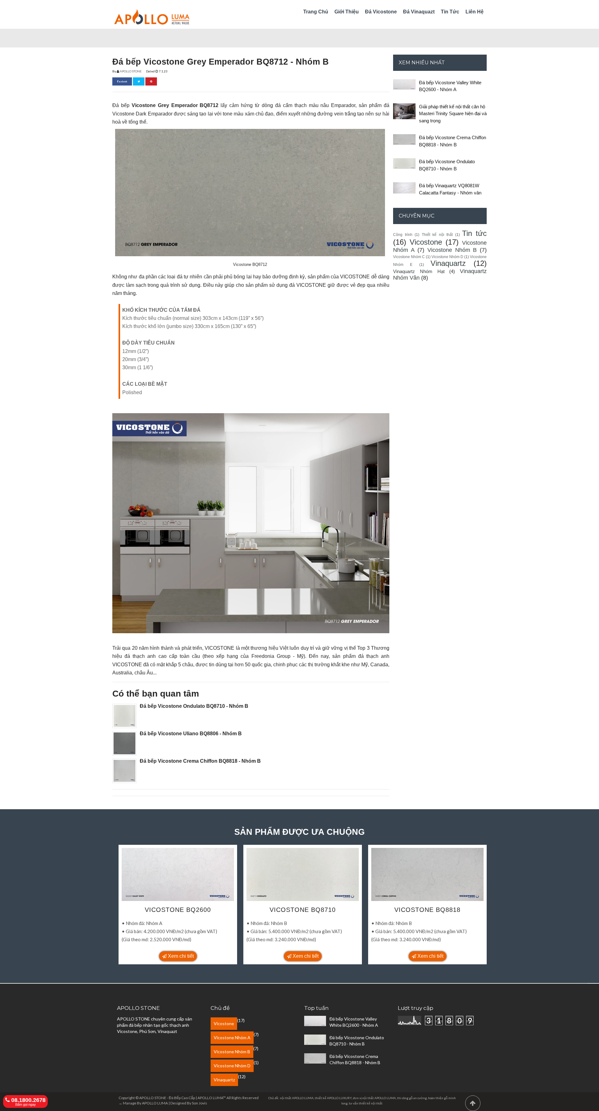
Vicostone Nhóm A (232, 1037)
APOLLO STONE (131, 71)
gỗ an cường (418, 1098)
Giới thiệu (346, 11)
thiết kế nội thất (370, 1103)
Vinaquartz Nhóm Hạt (419, 271)
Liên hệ (474, 11)
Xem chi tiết (180, 956)
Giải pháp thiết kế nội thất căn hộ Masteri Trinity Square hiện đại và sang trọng (453, 113)
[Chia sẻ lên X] (138, 81)
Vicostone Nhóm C (409, 257)
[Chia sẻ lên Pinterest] (151, 81)
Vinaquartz (448, 263)
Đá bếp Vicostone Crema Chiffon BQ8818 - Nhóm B (200, 761)
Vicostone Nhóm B (452, 250)
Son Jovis (199, 1103)
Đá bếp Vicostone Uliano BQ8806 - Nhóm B (191, 733)
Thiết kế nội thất (437, 234)
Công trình (402, 234)
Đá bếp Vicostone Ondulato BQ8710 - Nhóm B (194, 706)
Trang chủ (315, 11)
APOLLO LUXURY (339, 1098)
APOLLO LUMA (155, 1103)
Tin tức (450, 11)
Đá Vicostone (381, 11)
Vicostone (426, 242)
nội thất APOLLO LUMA (379, 1098)
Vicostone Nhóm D (447, 257)
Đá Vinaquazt (419, 11)
